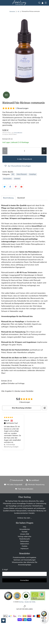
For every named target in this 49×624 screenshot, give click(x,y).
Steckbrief (21, 198)
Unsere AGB (24, 534)
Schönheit (17, 178)
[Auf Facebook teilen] (10, 187)
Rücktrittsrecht (24, 539)
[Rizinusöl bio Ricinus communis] (24, 50)
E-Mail (5, 570)
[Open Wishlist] (3, 620)
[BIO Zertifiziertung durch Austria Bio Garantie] (38, 600)
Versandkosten (18, 133)
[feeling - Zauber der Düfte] (19, 3)
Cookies (24, 546)
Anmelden (24, 580)
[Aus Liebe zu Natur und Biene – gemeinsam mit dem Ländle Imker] (26, 600)
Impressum (24, 548)
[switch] (44, 620)
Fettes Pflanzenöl (22, 174)
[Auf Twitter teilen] (4, 187)
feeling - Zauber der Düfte (27, 602)
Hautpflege (32, 174)
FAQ (24, 527)
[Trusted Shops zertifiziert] (8, 600)
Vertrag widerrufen (24, 536)
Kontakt (24, 532)
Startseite (12, 11)
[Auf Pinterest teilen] (16, 187)
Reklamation (24, 541)
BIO (13, 174)
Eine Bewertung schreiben (21, 408)
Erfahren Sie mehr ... (24, 518)
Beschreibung (8, 198)
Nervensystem (7, 178)
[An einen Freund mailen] (21, 187)
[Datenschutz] (17, 600)
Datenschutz (24, 544)
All (18, 11)
